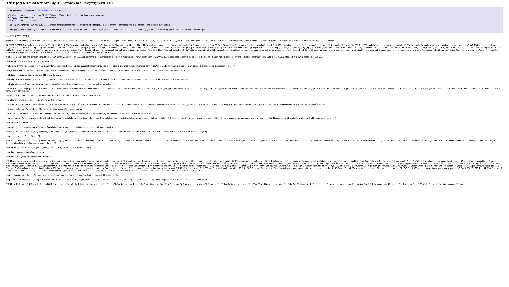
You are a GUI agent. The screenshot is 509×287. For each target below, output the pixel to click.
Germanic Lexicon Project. (52, 10)
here (15, 15)
